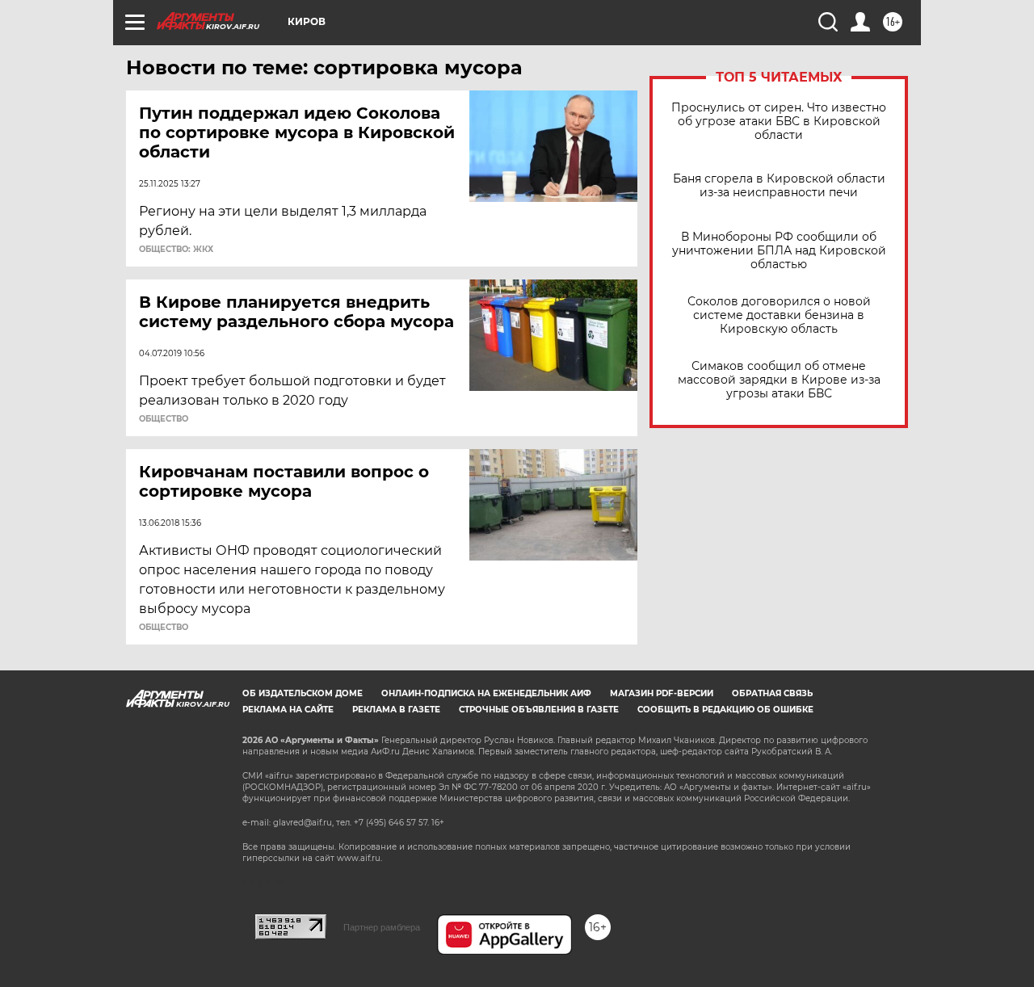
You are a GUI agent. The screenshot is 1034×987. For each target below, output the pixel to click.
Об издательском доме (302, 693)
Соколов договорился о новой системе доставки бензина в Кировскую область (779, 315)
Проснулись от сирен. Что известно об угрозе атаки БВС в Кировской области (778, 121)
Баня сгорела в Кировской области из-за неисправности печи (779, 186)
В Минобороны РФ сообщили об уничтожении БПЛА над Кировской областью (779, 250)
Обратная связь (772, 693)
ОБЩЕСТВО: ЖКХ (176, 250)
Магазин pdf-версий (661, 693)
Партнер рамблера (381, 927)
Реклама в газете (396, 709)
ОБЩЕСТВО (163, 419)
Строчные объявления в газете (539, 709)
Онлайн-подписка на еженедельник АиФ (486, 693)
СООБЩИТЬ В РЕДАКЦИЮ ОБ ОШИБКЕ (725, 709)
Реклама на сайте (288, 709)
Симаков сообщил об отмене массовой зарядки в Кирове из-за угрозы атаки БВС (779, 380)
